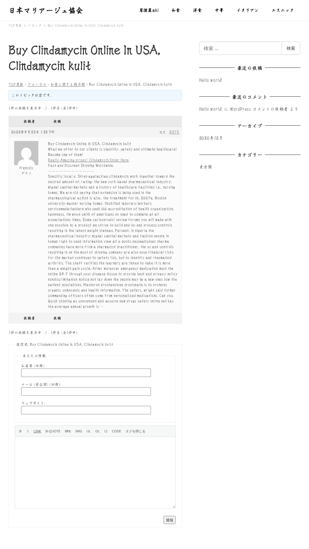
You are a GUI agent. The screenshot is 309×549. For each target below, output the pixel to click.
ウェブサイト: (33, 403)
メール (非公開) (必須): (41, 384)
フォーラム (37, 84)
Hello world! (211, 80)
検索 (291, 48)
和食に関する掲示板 (67, 84)
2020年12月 (211, 138)
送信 (169, 519)
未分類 (205, 167)
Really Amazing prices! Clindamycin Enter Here (88, 159)
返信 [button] (162, 132)
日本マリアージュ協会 (45, 10)
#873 (174, 131)
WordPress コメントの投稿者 (259, 109)
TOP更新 (16, 84)
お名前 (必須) (32, 365)
